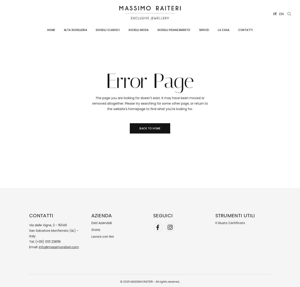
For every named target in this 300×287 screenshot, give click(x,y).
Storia (95, 230)
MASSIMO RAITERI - (143, 281)
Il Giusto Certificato (230, 223)
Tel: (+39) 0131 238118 (45, 241)
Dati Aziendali (101, 223)
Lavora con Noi (102, 236)
